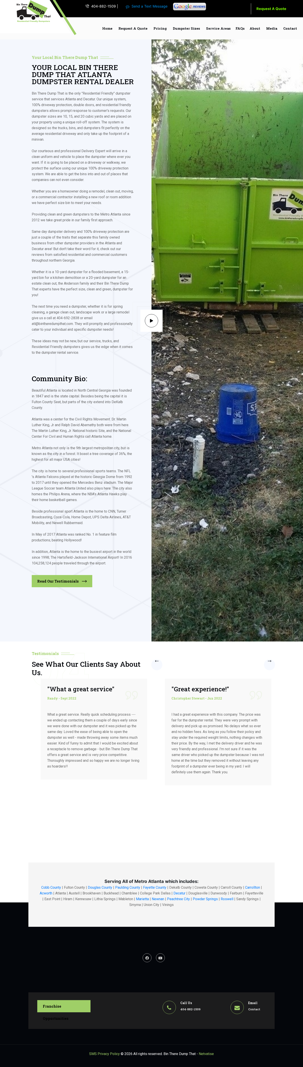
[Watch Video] (151, 320)
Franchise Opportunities (56, 1008)
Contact (290, 28)
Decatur (179, 893)
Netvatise (206, 1054)
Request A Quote (271, 8)
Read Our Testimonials (58, 581)
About (255, 28)
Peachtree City (178, 899)
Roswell (227, 899)
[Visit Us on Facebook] (147, 957)
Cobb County (51, 887)
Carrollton (252, 887)
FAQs (240, 28)
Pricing (160, 28)
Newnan (158, 899)
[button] (157, 664)
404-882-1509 (103, 6)
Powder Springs (205, 899)
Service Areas (218, 28)
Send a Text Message (149, 6)
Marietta (142, 899)
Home (107, 28)
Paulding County (127, 887)
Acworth (46, 893)
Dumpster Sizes (186, 28)
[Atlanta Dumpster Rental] (34, 11)
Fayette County (154, 887)
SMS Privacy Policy (104, 1054)
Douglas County (100, 887)
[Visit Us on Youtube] (160, 957)
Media (271, 28)
